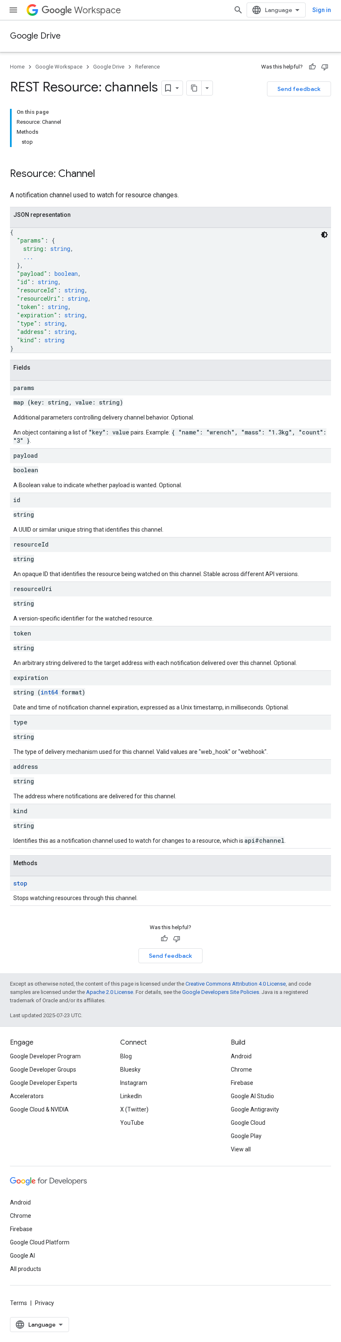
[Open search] (238, 10)
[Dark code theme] (324, 234)
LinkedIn (131, 1096)
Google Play (246, 1136)
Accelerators (27, 1096)
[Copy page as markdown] (194, 88)
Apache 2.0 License (109, 992)
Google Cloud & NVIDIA (39, 1109)
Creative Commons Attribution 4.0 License (235, 984)
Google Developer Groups (43, 1069)
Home (17, 67)
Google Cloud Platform (39, 1242)
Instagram (133, 1082)
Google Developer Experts (43, 1082)
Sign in (321, 10)
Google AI (22, 1255)
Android (241, 1056)
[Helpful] (312, 67)
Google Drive (35, 36)
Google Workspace (58, 67)
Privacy (44, 1303)
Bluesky (130, 1069)
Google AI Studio (252, 1096)
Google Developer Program (45, 1056)
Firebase (242, 1082)
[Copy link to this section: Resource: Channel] (103, 174)
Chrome (241, 1069)
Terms (18, 1303)
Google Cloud (248, 1122)
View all (241, 1149)
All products (25, 1269)
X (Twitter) (134, 1109)
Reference (147, 67)
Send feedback (299, 89)
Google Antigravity (255, 1109)
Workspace (97, 10)
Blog (126, 1056)
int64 (49, 692)
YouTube (132, 1122)
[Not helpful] (325, 67)
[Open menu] (13, 10)
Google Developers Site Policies (220, 992)
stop (20, 883)
